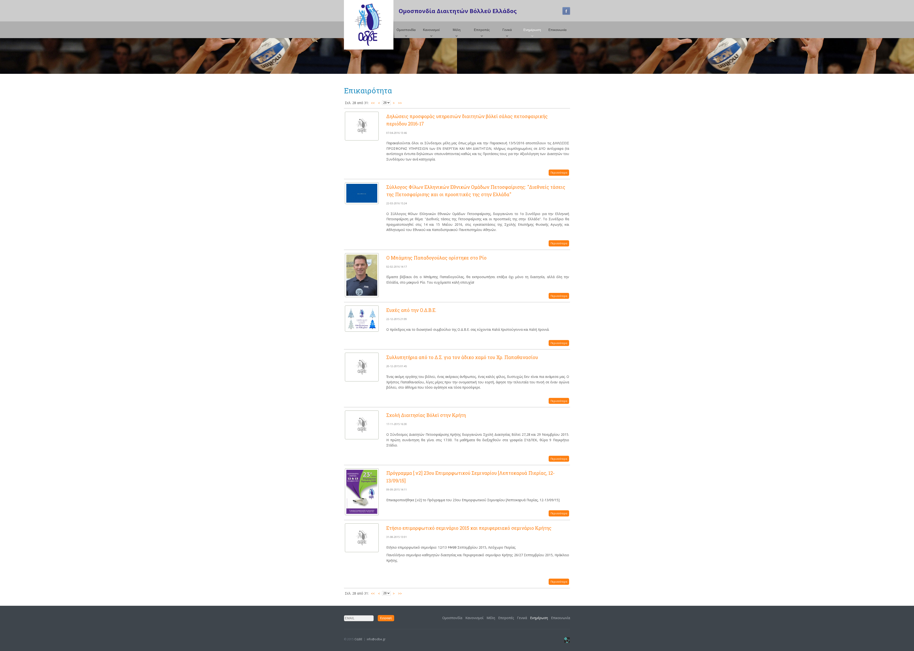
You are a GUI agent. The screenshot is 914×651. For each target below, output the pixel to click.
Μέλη (457, 30)
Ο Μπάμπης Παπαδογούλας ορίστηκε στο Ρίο (436, 258)
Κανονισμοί (431, 30)
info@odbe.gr (376, 639)
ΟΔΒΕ (358, 639)
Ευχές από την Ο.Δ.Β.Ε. (411, 310)
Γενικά (507, 30)
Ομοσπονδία (406, 30)
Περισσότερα (559, 172)
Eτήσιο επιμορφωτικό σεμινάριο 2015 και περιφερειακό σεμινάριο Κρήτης (468, 528)
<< (373, 103)
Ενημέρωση (532, 30)
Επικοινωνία (557, 30)
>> (400, 103)
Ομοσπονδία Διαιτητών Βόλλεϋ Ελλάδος (458, 11)
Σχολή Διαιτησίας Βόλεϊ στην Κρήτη (426, 415)
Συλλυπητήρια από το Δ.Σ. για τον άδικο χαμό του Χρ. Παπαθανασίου (462, 357)
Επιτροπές (482, 30)
